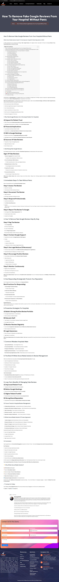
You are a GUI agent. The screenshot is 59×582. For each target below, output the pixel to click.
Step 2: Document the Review (13, 61)
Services (21, 3)
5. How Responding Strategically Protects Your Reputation (16, 71)
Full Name (3, 523)
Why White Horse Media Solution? (13, 92)
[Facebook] (50, 497)
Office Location (46, 554)
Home (11, 3)
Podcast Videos (33, 568)
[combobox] (31, 530)
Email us (10, 488)
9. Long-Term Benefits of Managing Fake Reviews (15, 82)
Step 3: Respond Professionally (13, 62)
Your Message (4, 537)
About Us (16, 3)
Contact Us (49, 3)
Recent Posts (14, 494)
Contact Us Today (10, 94)
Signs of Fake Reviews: (11, 57)
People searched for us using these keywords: (15, 93)
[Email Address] (42, 567)
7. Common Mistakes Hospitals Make (12, 80)
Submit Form (5, 545)
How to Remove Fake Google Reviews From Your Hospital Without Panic (18, 48)
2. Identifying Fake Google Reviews (12, 56)
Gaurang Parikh (17, 496)
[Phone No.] (42, 562)
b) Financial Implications (12, 53)
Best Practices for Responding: (13, 73)
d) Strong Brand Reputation (13, 87)
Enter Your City (33, 533)
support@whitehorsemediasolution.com (18, 0)
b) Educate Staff (11, 76)
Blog (44, 3)
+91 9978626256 (46, 563)
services (22, 558)
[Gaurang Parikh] (11, 498)
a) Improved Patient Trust (12, 83)
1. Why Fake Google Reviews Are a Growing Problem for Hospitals (17, 50)
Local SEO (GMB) (33, 559)
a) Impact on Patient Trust (12, 51)
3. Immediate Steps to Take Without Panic (13, 59)
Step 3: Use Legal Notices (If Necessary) (14, 68)
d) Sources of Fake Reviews (13, 55)
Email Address (4, 528)
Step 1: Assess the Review (12, 60)
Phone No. (45, 562)
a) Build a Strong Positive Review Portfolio (15, 75)
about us (22, 556)
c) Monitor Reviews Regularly (13, 77)
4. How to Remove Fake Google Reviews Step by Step (15, 64)
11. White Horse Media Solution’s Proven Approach (15, 89)
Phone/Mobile (32, 528)
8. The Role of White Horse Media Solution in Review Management (18, 81)
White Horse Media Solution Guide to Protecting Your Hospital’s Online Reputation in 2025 (22, 49)
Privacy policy (23, 566)
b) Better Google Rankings (12, 85)
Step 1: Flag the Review (12, 66)
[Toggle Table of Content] (37, 47)
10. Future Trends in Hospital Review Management (15, 88)
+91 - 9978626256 (5, 0)
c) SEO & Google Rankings (12, 54)
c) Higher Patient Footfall (13, 86)
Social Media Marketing (34, 557)
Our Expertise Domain (30, 3)
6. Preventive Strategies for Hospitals (12, 74)
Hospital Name (4, 533)
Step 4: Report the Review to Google (15, 63)
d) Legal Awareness (12, 78)
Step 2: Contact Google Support (13, 67)
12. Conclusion (8, 91)
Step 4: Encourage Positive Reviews (14, 69)
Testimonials (39, 3)
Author (10, 494)
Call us (6, 488)
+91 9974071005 (46, 564)
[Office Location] (42, 555)
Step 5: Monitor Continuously (13, 70)
